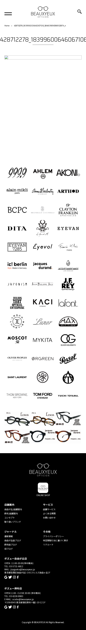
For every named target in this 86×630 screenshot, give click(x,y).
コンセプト (9, 517)
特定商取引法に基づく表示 (55, 540)
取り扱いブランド (12, 521)
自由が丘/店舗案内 (13, 509)
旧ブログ (8, 548)
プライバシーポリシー (53, 536)
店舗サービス (49, 509)
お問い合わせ (49, 517)
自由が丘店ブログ (12, 540)
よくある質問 (49, 513)
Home (6, 25)
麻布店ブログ (10, 544)
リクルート (48, 544)
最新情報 (8, 536)
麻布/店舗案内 (11, 513)
